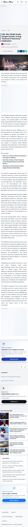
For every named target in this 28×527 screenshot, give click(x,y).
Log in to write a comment (7, 380)
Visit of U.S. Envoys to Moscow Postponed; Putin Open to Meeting (12, 466)
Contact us (4, 521)
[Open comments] (25, 366)
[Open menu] (2, 2)
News (9, 30)
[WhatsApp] (26, 51)
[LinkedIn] (23, 51)
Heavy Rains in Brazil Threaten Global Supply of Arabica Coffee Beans (13, 480)
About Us (13, 512)
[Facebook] (18, 51)
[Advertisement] (14, 15)
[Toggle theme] (17, 2)
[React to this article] (21, 366)
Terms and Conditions (7, 516)
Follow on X (14, 401)
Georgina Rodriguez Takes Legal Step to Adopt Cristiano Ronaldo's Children (13, 475)
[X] (21, 51)
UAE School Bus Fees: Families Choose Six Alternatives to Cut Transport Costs (12, 462)
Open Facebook (14, 500)
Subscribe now (14, 359)
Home (4, 30)
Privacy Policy (5, 512)
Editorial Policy (18, 516)
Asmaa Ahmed (7, 44)
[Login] (26, 2)
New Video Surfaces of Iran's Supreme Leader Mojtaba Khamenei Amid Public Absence (13, 161)
